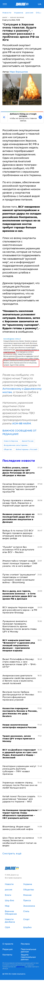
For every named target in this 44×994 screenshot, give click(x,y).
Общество (8, 449)
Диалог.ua (20, 967)
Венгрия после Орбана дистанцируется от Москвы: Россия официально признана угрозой (18, 696)
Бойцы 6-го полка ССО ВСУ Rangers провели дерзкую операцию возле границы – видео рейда (18, 534)
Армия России (27, 441)
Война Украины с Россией (26, 449)
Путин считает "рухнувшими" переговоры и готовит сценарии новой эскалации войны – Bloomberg (19, 578)
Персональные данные (28, 950)
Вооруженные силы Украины (16, 445)
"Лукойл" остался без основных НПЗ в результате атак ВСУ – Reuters (18, 549)
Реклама (25, 944)
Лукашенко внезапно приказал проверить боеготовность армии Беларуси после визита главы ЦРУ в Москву (19, 626)
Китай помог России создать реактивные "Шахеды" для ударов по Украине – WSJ (18, 799)
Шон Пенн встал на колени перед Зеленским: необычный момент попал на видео (19, 842)
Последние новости (18, 460)
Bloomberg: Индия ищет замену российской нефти (17, 827)
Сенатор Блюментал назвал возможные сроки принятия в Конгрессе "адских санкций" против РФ (19, 488)
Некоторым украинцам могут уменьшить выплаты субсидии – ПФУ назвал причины (19, 770)
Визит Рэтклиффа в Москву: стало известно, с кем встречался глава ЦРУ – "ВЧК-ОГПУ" (19, 663)
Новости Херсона (11, 441)
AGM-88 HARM (21, 423)
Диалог (4, 17)
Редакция (7, 949)
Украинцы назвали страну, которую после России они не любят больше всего (19, 785)
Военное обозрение (17, 17)
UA (39, 4)
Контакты (7, 955)
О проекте (7, 944)
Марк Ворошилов (19, 72)
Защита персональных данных (28, 957)
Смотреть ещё (12, 853)
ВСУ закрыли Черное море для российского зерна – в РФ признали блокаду (19, 610)
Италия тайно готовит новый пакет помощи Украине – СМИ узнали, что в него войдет (19, 563)
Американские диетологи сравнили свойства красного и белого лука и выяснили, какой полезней (19, 679)
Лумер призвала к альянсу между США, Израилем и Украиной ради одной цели (18, 503)
